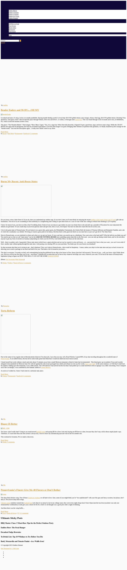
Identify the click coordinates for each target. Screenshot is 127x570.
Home (6, 7)
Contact (7, 37)
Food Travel (12, 31)
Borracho (6, 306)
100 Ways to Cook (14, 24)
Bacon (4, 133)
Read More (4, 132)
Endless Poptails (13, 18)
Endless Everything (10, 9)
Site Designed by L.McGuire (10, 548)
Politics (10, 263)
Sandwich (26, 133)
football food (28, 503)
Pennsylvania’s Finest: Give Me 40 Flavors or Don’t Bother (31, 490)
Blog (6, 20)
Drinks (4, 263)
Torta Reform (8, 310)
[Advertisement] (63, 564)
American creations (34, 498)
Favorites (7, 22)
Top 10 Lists (12, 26)
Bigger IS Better (9, 423)
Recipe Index (12, 28)
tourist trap (78, 119)
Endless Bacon (13, 11)
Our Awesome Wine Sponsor (15, 259)
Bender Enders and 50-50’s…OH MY (20, 110)
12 (24, 513)
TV (18, 513)
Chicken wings (5, 503)
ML (4, 419)
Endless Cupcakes (14, 13)
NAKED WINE (53, 256)
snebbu (5, 105)
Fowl (4, 513)
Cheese (4, 376)
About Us (7, 33)
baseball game (40, 432)
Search (3, 42)
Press (10, 35)
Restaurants (12, 30)
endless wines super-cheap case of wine (103, 220)
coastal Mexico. (46, 367)
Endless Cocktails (14, 14)
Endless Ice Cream (14, 16)
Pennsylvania (5, 359)
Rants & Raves (18, 263)
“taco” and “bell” (90, 364)
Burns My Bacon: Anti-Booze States (19, 181)
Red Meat (11, 133)
